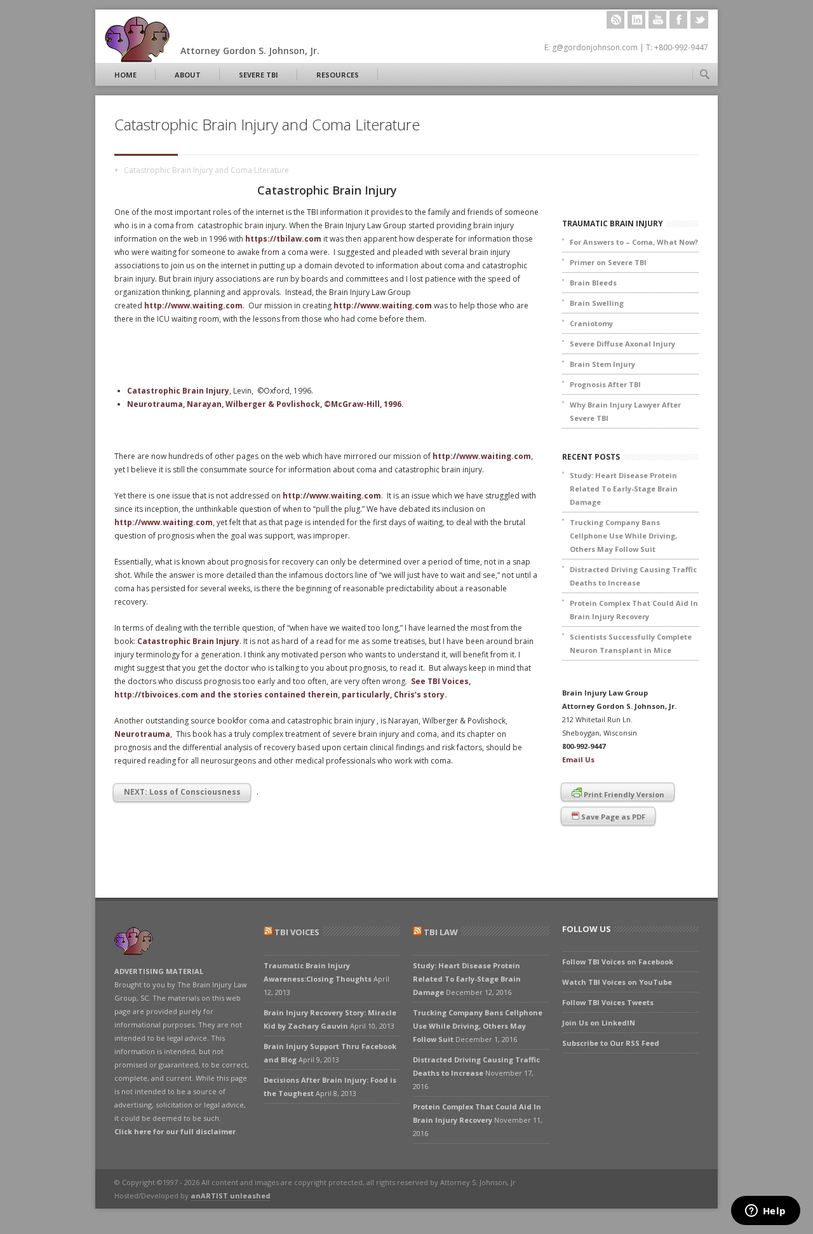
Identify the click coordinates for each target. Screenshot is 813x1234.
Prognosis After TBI (605, 384)
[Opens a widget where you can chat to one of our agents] (765, 1212)
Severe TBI (258, 74)
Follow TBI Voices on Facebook (617, 961)
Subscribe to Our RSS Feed (610, 1043)
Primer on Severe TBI (608, 262)
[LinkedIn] (636, 20)
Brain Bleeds (593, 282)
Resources (337, 74)
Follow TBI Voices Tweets (608, 1002)
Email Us (578, 759)
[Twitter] (699, 20)
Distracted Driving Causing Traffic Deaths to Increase (633, 576)
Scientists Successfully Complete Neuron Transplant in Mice (631, 643)
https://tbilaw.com (283, 238)
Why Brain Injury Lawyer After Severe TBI (625, 411)
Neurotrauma (142, 734)
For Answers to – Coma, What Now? (634, 242)
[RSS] (615, 20)
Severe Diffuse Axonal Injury (622, 343)
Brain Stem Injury (602, 364)
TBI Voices (296, 932)
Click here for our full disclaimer (175, 1131)
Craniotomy (591, 323)
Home (125, 74)
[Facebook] (678, 20)
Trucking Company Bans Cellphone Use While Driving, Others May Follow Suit (623, 536)
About (188, 74)
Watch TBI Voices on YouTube (617, 982)
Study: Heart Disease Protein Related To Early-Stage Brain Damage (624, 488)
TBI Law (441, 932)
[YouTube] (657, 20)
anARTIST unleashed (231, 1195)
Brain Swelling (597, 303)
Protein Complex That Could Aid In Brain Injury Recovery (634, 609)
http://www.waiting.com (193, 305)
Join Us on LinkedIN (598, 1022)
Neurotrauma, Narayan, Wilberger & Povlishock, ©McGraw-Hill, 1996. (265, 404)
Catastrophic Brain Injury (178, 390)
